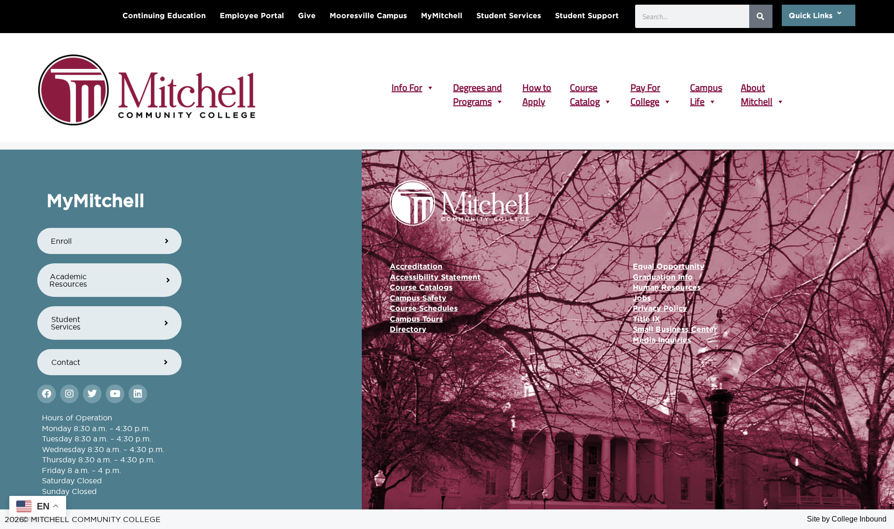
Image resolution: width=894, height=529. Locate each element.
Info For (407, 88)
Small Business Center (675, 329)
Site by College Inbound (847, 519)
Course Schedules (424, 308)
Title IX (646, 319)
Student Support (587, 15)
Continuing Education (164, 15)
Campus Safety (418, 298)
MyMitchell (441, 15)
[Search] (760, 16)
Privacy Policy (660, 308)
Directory (408, 329)
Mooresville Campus (368, 15)
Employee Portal (252, 15)
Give (307, 15)
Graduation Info (663, 277)
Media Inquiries (662, 340)
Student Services (508, 15)
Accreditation (416, 266)
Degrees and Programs (477, 88)
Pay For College (645, 88)
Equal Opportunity (668, 266)
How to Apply (536, 88)
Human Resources (667, 287)
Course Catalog (585, 88)
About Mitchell (756, 88)
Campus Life (706, 88)
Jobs (642, 298)
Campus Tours (416, 319)
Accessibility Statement (435, 277)
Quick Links (811, 15)
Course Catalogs (421, 287)
